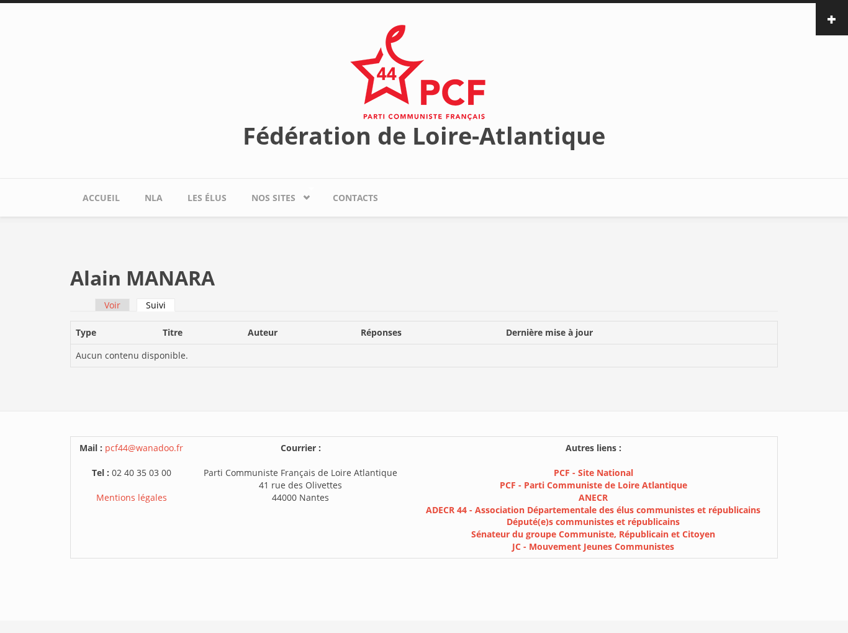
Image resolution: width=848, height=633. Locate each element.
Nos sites (267, 195)
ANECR (593, 497)
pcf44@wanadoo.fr (144, 448)
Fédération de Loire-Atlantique (424, 135)
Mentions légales (131, 497)
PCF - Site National (593, 472)
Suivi (160, 305)
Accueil (101, 198)
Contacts (355, 198)
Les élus (207, 198)
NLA (154, 198)
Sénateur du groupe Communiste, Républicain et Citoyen (593, 534)
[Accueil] (424, 72)
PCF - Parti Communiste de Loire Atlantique (593, 485)
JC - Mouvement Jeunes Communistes (593, 546)
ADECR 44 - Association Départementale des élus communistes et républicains (593, 510)
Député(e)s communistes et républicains (593, 522)
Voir (112, 305)
